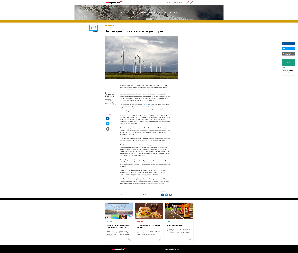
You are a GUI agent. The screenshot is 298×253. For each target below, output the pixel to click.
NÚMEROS (109, 26)
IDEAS (284, 67)
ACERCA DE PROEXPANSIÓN (174, 2)
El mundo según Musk (174, 225)
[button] (288, 54)
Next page (246, 207)
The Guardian (147, 105)
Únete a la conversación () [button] (139, 195)
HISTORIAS (109, 221)
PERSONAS (140, 221)
